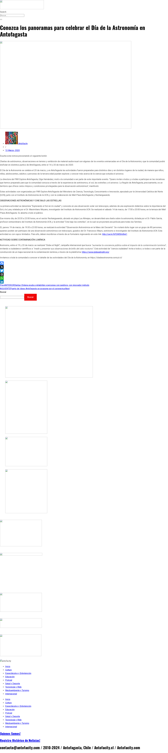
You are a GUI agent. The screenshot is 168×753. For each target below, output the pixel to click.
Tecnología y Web (13, 687)
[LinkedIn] (84, 282)
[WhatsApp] (84, 278)
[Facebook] (84, 263)
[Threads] (84, 274)
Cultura (8, 670)
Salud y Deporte (12, 683)
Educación (10, 676)
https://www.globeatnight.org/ (95, 252)
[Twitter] (84, 271)
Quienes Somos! (10, 733)
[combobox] (12, 15)
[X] (84, 267)
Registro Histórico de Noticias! (20, 740)
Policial (8, 680)
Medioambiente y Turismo (17, 690)
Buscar (3, 292)
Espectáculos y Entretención (18, 673)
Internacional (11, 694)
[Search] (1, 19)
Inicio (7, 666)
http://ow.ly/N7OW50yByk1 (114, 234)
